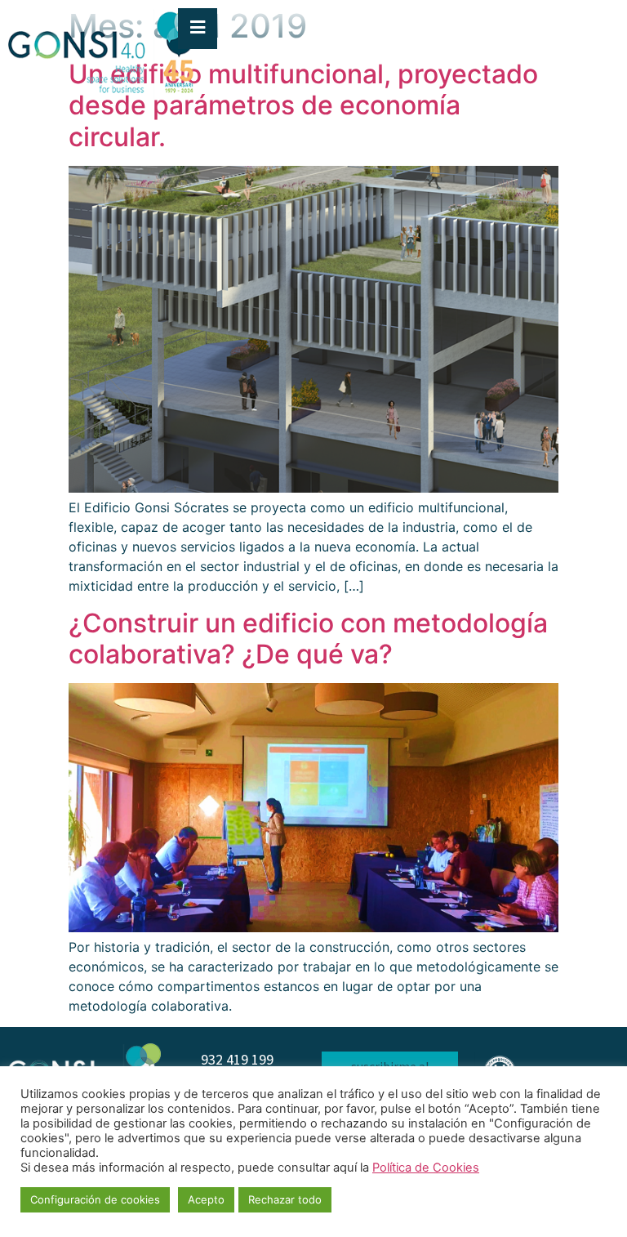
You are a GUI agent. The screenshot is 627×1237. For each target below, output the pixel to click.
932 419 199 (237, 1059)
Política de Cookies (425, 1167)
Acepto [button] (206, 1199)
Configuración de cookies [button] (95, 1199)
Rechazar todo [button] (285, 1199)
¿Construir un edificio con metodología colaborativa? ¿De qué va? (308, 638)
